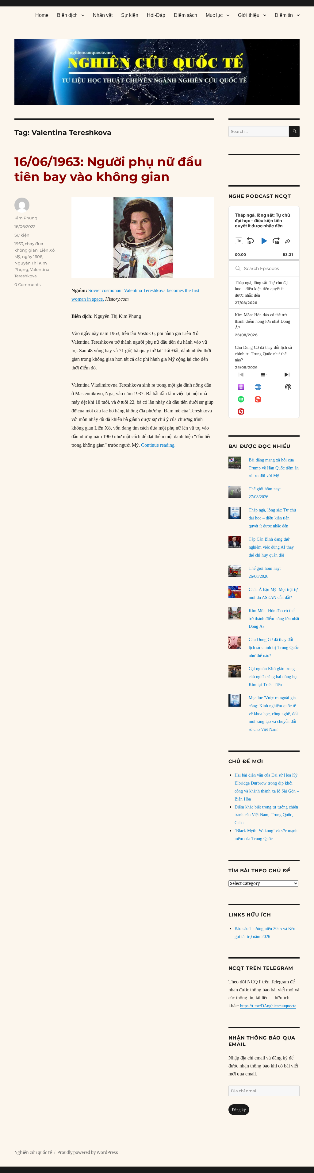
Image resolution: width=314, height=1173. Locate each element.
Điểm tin (284, 15)
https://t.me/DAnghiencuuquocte (268, 1006)
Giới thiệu (248, 15)
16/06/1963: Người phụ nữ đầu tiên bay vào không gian (108, 169)
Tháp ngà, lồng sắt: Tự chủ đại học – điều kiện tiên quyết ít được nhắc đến (262, 289)
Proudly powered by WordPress (87, 1152)
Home (41, 15)
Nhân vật (103, 15)
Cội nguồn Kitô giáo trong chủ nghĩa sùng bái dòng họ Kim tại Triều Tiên (273, 676)
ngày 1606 (32, 256)
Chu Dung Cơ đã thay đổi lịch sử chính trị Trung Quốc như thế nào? (263, 353)
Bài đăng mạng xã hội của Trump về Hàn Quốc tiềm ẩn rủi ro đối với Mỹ (274, 468)
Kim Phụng (25, 217)
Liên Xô (47, 250)
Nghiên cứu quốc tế (33, 1152)
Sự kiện (129, 15)
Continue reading (157, 445)
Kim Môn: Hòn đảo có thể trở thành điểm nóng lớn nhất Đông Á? (262, 321)
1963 (18, 243)
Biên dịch (67, 15)
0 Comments (27, 284)
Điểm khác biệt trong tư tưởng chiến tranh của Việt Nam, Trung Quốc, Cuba (266, 815)
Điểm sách (185, 15)
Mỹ (17, 256)
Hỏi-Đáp (156, 15)
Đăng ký (239, 1109)
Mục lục (214, 15)
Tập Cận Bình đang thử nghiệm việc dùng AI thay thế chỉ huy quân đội (271, 547)
